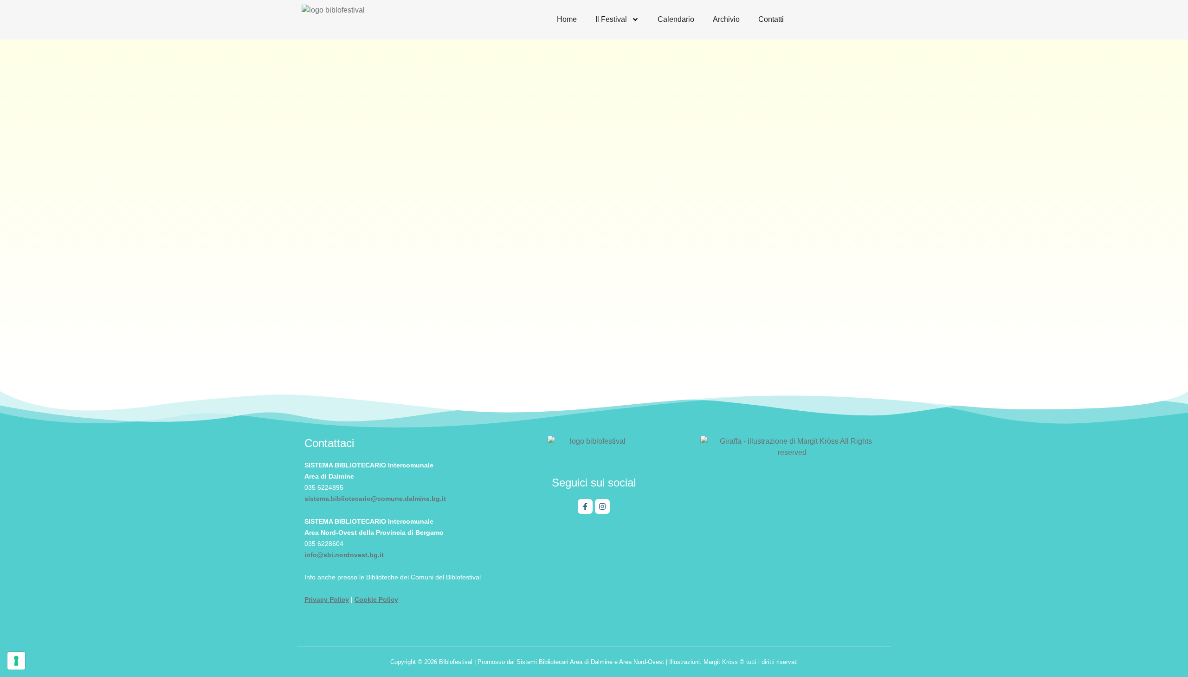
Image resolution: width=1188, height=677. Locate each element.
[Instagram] (602, 506)
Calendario (676, 19)
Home (567, 19)
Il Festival (611, 19)
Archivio (726, 19)
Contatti (771, 19)
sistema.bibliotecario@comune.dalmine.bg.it (375, 498)
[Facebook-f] (585, 506)
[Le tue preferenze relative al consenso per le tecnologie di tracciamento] (16, 661)
